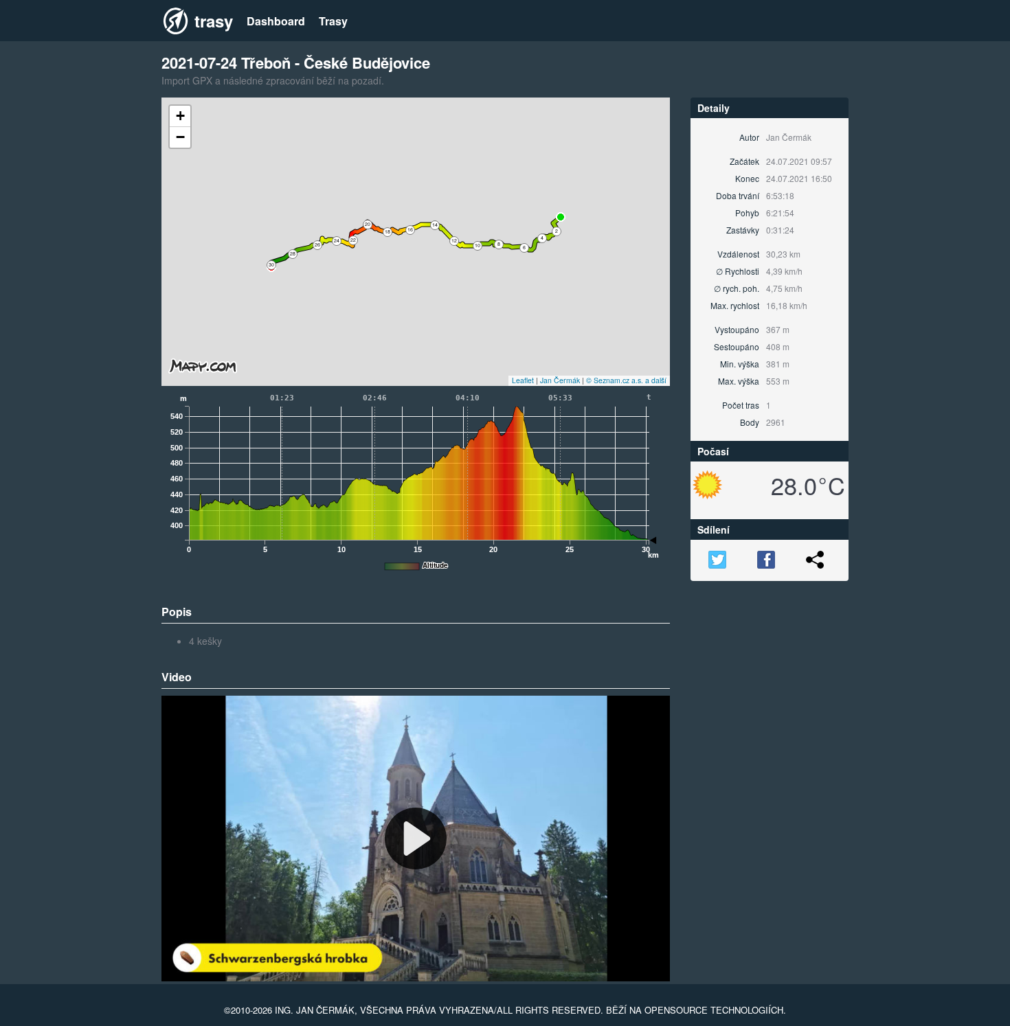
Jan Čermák (560, 380)
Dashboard (276, 21)
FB (766, 560)
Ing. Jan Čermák (315, 1009)
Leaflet (523, 380)
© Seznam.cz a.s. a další (626, 380)
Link (815, 560)
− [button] (180, 137)
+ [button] (180, 115)
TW (717, 560)
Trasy (333, 21)
